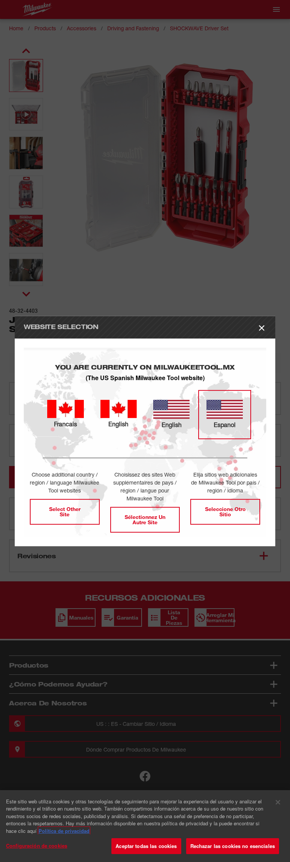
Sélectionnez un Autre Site (145, 519)
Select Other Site (64, 511)
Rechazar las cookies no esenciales (232, 846)
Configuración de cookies (36, 845)
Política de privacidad (64, 830)
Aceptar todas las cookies (146, 846)
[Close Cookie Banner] (278, 802)
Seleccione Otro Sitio (225, 511)
